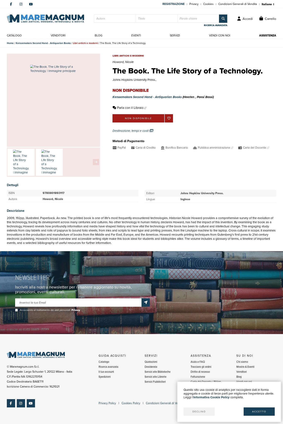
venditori (58, 35)
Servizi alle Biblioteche (158, 372)
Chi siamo (242, 362)
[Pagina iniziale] (45, 19)
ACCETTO (259, 411)
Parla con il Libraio (130, 107)
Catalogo (104, 362)
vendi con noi (219, 35)
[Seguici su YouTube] (31, 4)
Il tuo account (106, 372)
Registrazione (173, 4)
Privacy (193, 4)
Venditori (241, 372)
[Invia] (146, 302)
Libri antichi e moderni (85, 43)
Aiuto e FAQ (198, 362)
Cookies (208, 4)
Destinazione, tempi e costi (130, 131)
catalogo (14, 35)
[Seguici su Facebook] (11, 4)
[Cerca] (223, 19)
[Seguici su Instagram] (21, 4)
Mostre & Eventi (245, 367)
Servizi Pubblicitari (155, 382)
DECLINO (199, 411)
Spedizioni (105, 377)
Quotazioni (151, 362)
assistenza (267, 35)
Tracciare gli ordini (201, 367)
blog (98, 35)
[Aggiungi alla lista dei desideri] (169, 118)
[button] (96, 162)
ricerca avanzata (215, 25)
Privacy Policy (107, 403)
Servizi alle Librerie (155, 377)
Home (10, 43)
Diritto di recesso (200, 372)
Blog (239, 377)
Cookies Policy (131, 403)
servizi (175, 35)
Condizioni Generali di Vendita (237, 4)
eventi (136, 35)
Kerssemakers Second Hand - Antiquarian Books (43, 43)
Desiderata (151, 367)
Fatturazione (198, 377)
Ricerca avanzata (108, 367)
